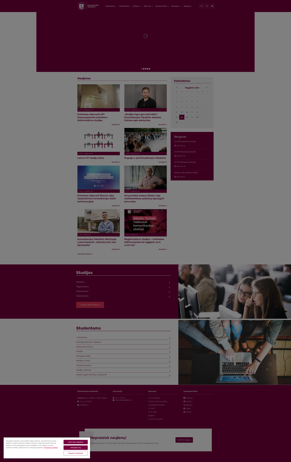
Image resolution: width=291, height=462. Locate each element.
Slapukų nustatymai (75, 453)
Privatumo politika (51, 447)
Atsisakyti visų (75, 447)
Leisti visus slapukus (75, 442)
